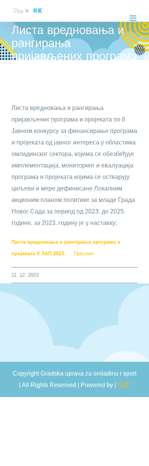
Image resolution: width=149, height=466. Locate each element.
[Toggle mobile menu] (134, 18)
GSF (124, 385)
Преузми (84, 253)
